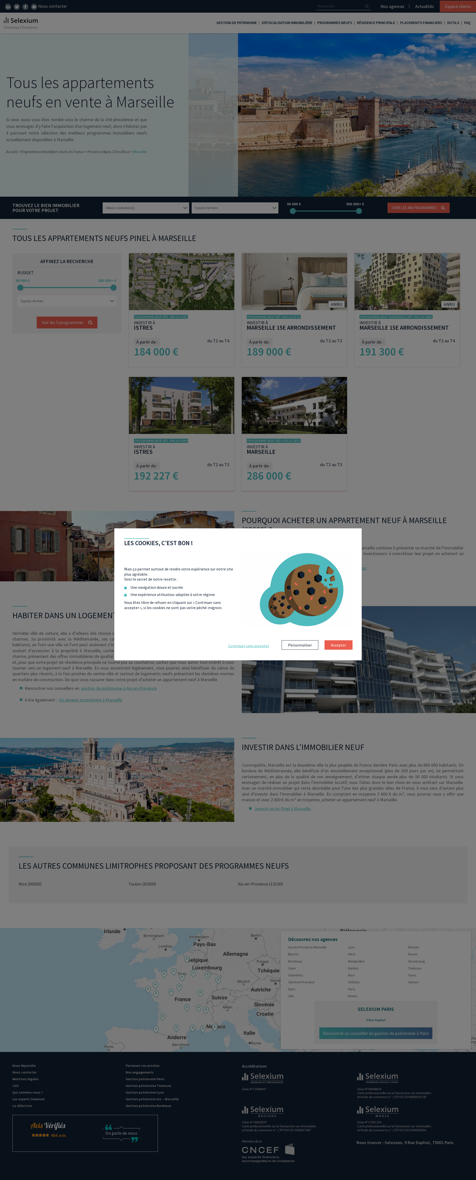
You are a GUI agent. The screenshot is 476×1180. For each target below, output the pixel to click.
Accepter (338, 645)
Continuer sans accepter (248, 645)
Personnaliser (300, 645)
